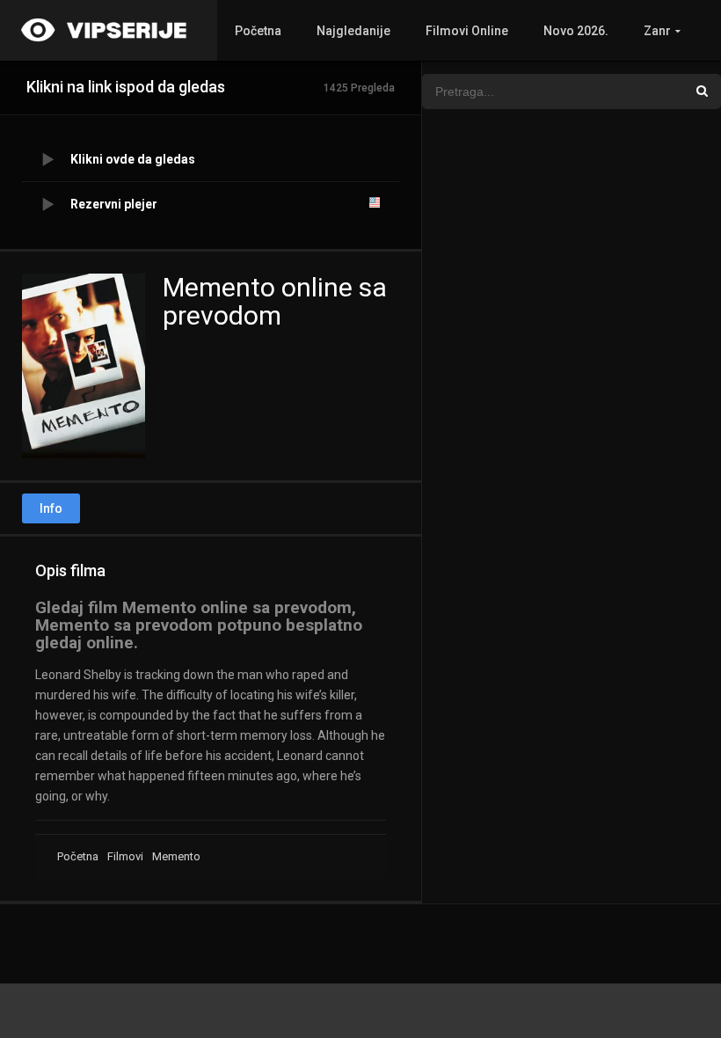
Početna (258, 31)
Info (51, 508)
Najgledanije (353, 31)
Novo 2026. (575, 31)
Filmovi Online (467, 31)
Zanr (657, 31)
